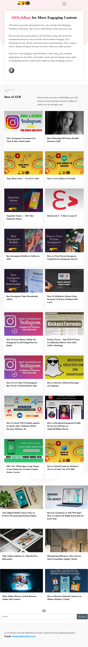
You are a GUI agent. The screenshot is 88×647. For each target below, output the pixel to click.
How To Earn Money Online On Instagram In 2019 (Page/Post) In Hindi (21, 342)
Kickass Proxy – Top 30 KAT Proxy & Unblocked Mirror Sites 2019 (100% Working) (63, 342)
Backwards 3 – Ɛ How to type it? (62, 216)
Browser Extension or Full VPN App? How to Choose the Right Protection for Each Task (65, 516)
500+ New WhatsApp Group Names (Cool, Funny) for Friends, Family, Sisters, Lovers (22, 469)
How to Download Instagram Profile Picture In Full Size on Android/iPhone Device (64, 426)
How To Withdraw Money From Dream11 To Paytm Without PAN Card (62, 299)
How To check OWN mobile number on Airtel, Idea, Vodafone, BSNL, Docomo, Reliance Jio (23, 426)
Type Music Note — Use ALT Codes (22, 178)
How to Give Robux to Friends (61, 178)
